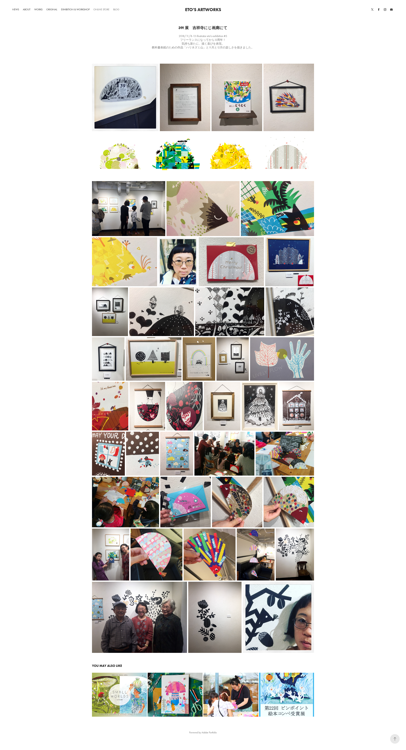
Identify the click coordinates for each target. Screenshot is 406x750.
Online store (101, 9)
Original (51, 9)
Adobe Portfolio (209, 732)
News (15, 9)
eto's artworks (203, 9)
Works (38, 9)
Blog (116, 9)
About (26, 9)
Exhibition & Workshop (75, 9)
